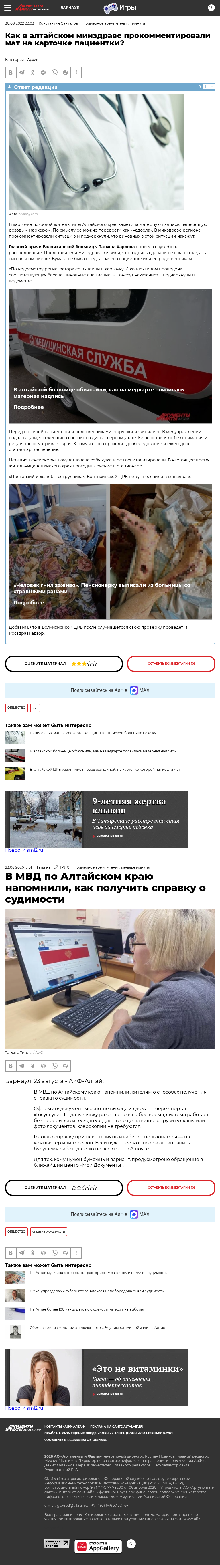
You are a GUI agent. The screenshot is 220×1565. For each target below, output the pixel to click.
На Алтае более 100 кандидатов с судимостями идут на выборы (87, 1309)
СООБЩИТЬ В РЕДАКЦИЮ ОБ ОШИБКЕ (75, 1440)
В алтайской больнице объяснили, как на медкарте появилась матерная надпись (98, 393)
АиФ (39, 1052)
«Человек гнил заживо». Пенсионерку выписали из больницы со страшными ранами (101, 588)
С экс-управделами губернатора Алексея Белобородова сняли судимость (97, 1291)
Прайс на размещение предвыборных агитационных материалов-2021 (108, 1433)
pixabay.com (28, 214)
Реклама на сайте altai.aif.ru (116, 1427)
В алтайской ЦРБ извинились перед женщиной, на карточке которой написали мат (105, 769)
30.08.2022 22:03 (19, 23)
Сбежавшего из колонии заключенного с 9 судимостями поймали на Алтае (97, 1327)
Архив (32, 59)
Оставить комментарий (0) (171, 664)
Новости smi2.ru (24, 850)
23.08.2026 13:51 (18, 867)
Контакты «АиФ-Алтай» (65, 1427)
